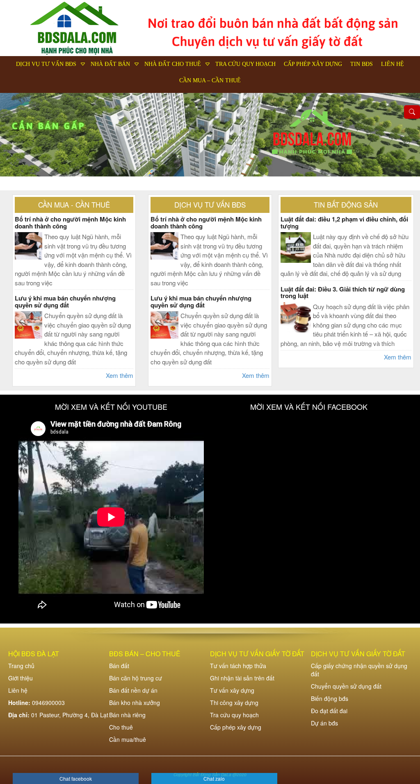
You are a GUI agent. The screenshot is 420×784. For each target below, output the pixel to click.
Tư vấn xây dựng (232, 690)
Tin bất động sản (346, 204)
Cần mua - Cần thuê (74, 204)
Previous (14, 142)
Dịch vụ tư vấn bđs (46, 64)
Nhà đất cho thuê (172, 64)
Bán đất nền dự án (133, 690)
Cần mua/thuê (127, 739)
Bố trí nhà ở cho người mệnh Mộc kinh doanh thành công (70, 222)
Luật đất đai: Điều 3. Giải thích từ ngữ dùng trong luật (343, 292)
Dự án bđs (324, 723)
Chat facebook (75, 778)
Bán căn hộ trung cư (135, 678)
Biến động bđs (329, 698)
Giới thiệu (20, 678)
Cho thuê (121, 727)
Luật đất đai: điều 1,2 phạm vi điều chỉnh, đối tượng (344, 222)
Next (406, 142)
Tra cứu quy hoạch (245, 64)
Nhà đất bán (110, 64)
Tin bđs (361, 64)
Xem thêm (119, 375)
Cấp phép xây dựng (313, 64)
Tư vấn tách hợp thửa (238, 666)
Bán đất (119, 666)
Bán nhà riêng (127, 715)
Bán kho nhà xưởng (134, 702)
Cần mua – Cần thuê (210, 80)
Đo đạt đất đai (329, 711)
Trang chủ (21, 666)
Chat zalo (214, 778)
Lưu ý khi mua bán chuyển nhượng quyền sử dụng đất (65, 302)
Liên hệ (392, 64)
